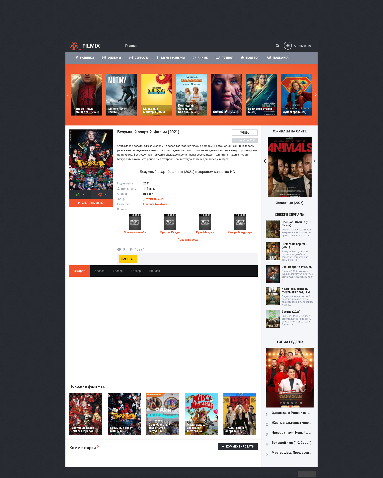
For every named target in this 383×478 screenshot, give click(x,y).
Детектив (150, 199)
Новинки (87, 57)
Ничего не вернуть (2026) (294, 245)
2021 (161, 199)
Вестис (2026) (291, 311)
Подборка (280, 57)
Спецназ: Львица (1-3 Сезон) (296, 223)
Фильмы (114, 57)
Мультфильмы (173, 57)
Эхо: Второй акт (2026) (297, 266)
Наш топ (252, 57)
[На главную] (88, 46)
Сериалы (142, 57)
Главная (131, 46)
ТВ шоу (227, 57)
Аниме (203, 57)
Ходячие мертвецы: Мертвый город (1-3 (296, 290)
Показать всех (188, 239)
